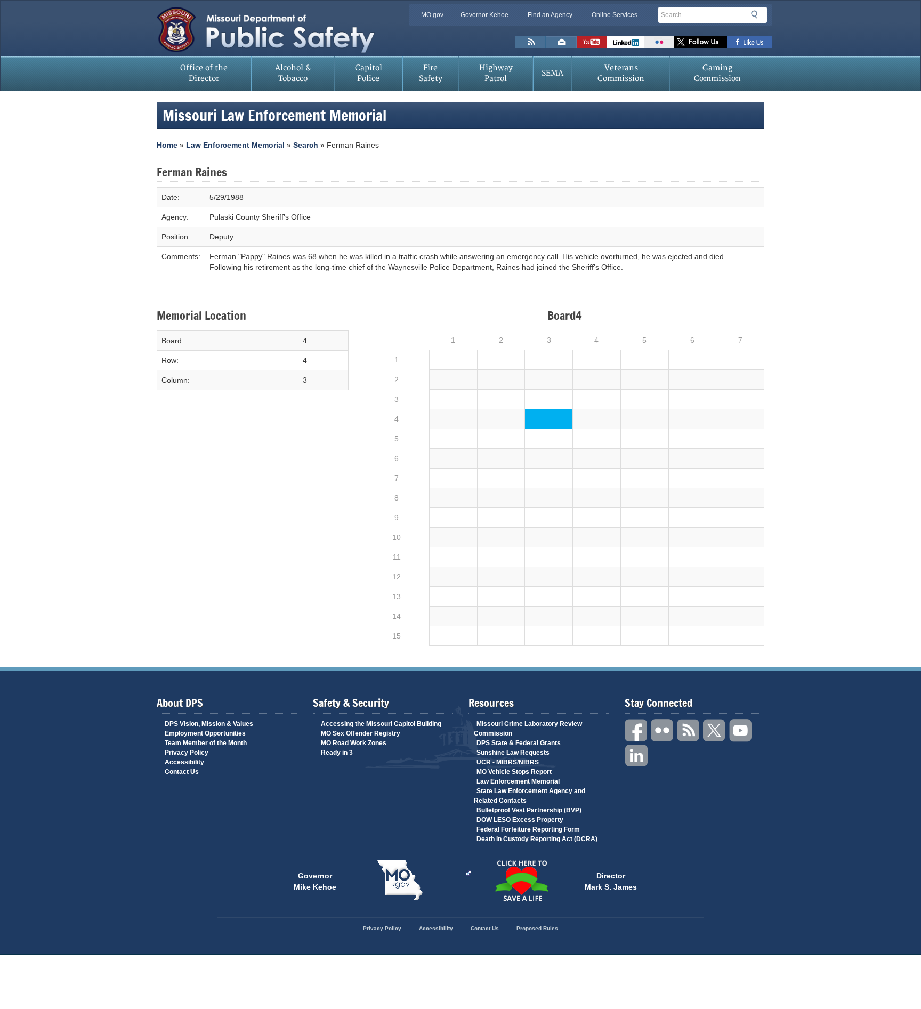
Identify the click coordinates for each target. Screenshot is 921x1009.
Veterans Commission (620, 73)
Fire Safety (430, 73)
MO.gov (432, 15)
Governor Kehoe (484, 15)
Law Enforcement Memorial (235, 145)
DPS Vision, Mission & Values (209, 724)
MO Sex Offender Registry (360, 733)
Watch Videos (592, 42)
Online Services (614, 15)
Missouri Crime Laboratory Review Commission (528, 728)
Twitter (714, 730)
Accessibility (184, 762)
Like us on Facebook (749, 42)
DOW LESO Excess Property (519, 820)
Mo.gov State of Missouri (400, 880)
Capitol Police (368, 73)
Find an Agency (550, 15)
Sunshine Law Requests (513, 752)
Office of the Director (204, 73)
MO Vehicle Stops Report (514, 772)
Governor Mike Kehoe (315, 880)
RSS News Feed (530, 42)
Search (757, 14)
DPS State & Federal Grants (518, 743)
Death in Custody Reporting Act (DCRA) (536, 839)
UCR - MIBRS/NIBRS (507, 762)
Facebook (636, 730)
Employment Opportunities (205, 733)
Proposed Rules (537, 928)
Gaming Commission (717, 73)
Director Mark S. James (611, 880)
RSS (688, 730)
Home (167, 145)
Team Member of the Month (206, 743)
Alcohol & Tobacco (293, 73)
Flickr (659, 42)
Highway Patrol (496, 73)
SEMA (552, 73)
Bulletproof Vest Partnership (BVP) (528, 810)
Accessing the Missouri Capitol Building (381, 724)
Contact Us (182, 772)
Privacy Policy (186, 752)
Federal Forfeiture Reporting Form (528, 829)
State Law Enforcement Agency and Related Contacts (529, 795)
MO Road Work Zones (353, 743)
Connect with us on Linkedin (625, 42)
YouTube (741, 730)
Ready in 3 (337, 752)
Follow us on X (700, 42)
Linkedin (636, 756)
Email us (561, 42)
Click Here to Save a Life (521, 880)
